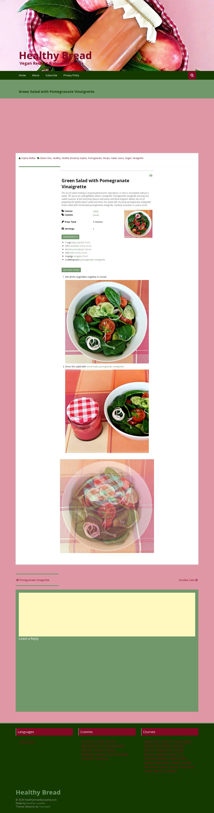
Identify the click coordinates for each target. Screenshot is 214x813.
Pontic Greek (117, 754)
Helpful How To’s (169, 754)
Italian (110, 750)
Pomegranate (95, 158)
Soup (163, 766)
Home (22, 75)
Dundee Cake (187, 580)
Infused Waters (156, 758)
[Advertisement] (107, 130)
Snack (175, 762)
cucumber (74, 245)
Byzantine (89, 745)
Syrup (173, 766)
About (35, 75)
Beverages (183, 741)
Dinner (149, 750)
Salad (114, 158)
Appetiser (152, 741)
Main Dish (179, 758)
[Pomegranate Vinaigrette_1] (138, 224)
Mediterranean (93, 754)
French (86, 750)
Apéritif (167, 741)
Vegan (128, 158)
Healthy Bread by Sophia (74, 158)
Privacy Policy (71, 75)
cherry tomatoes (75, 249)
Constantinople (111, 745)
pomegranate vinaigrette (92, 259)
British (111, 741)
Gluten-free (46, 158)
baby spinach (77, 242)
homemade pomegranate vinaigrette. (105, 366)
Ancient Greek (92, 741)
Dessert (179, 745)
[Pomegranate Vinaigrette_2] (107, 411)
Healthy (56, 158)
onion (72, 252)
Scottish (88, 758)
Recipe (106, 158)
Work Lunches (165, 771)
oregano (78, 256)
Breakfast (163, 745)
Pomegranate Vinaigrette (34, 580)
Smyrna (102, 758)
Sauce (121, 158)
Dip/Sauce (165, 750)
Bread (149, 745)
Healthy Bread (55, 55)
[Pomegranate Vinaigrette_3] (107, 321)
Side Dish (162, 762)
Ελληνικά (27, 741)
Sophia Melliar (28, 158)
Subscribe (51, 75)
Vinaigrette (138, 158)
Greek (96, 215)
